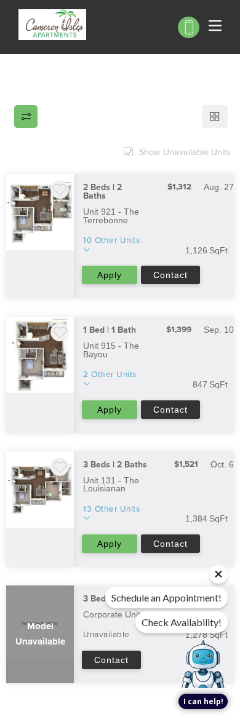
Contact (170, 275)
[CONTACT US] (188, 27)
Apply (109, 275)
